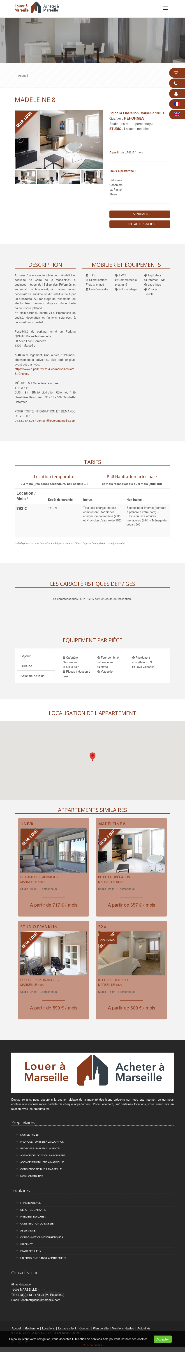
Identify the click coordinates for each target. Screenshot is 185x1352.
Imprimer (140, 214)
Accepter (162, 1339)
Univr (26, 823)
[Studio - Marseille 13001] (53, 851)
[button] (92, 757)
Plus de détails (92, 1345)
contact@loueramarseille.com (56, 420)
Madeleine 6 (111, 823)
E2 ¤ (102, 926)
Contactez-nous (140, 224)
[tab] (54, 479)
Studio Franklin (39, 926)
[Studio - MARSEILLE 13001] (53, 954)
